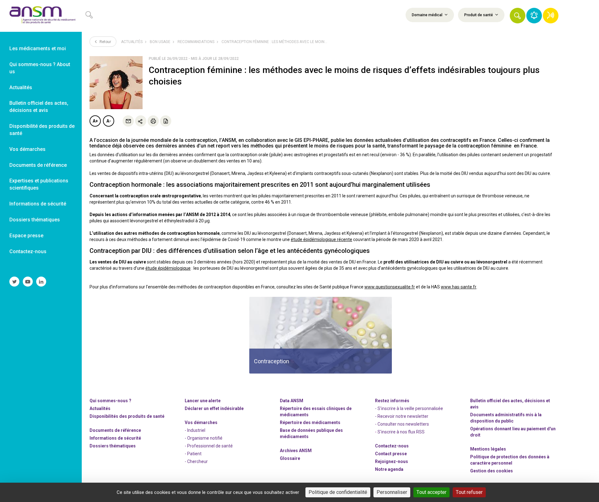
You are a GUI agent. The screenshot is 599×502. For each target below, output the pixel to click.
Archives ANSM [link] (296, 450)
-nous (391, 461)
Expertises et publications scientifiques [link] (38, 184)
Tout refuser (469, 492)
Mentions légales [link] (488, 448)
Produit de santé (479, 15)
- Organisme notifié (203, 438)
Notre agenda (389, 469)
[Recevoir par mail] (128, 121)
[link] (41, 16)
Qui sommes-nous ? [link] (110, 400)
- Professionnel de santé (209, 445)
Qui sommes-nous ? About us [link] (39, 68)
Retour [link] (105, 42)
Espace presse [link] (26, 236)
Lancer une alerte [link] (203, 400)
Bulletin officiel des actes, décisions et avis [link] (38, 106)
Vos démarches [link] (27, 149)
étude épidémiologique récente (321, 239)
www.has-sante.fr (458, 286)
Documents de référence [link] (38, 165)
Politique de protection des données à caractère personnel (509, 460)
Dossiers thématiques (113, 445)
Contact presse (391, 453)
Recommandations (196, 42)
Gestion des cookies (491, 470)
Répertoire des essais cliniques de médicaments (316, 411)
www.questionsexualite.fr (389, 286)
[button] (517, 15)
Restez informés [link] (392, 400)
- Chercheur (196, 461)
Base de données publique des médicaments (311, 433)
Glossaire (290, 458)
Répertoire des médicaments (310, 422)
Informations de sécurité (115, 438)
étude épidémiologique (168, 268)
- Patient (193, 453)
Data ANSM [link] (291, 400)
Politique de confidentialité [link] (338, 492)
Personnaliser (392, 492)
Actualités (132, 42)
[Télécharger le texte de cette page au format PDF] (165, 121)
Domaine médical (427, 15)
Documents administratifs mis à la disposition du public (506, 417)
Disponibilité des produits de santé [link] (42, 129)
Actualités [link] (20, 87)
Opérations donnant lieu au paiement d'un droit (513, 431)
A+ (95, 120)
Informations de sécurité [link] (37, 204)
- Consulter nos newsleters (402, 424)
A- (108, 120)
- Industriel (195, 430)
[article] (320, 335)
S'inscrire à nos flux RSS (401, 431)
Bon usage (160, 42)
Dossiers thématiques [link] (34, 220)
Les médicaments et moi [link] (37, 48)
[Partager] (140, 121)
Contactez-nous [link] (27, 251)
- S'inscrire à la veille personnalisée (409, 408)
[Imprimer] (153, 121)
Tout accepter (431, 492)
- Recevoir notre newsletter (401, 416)
